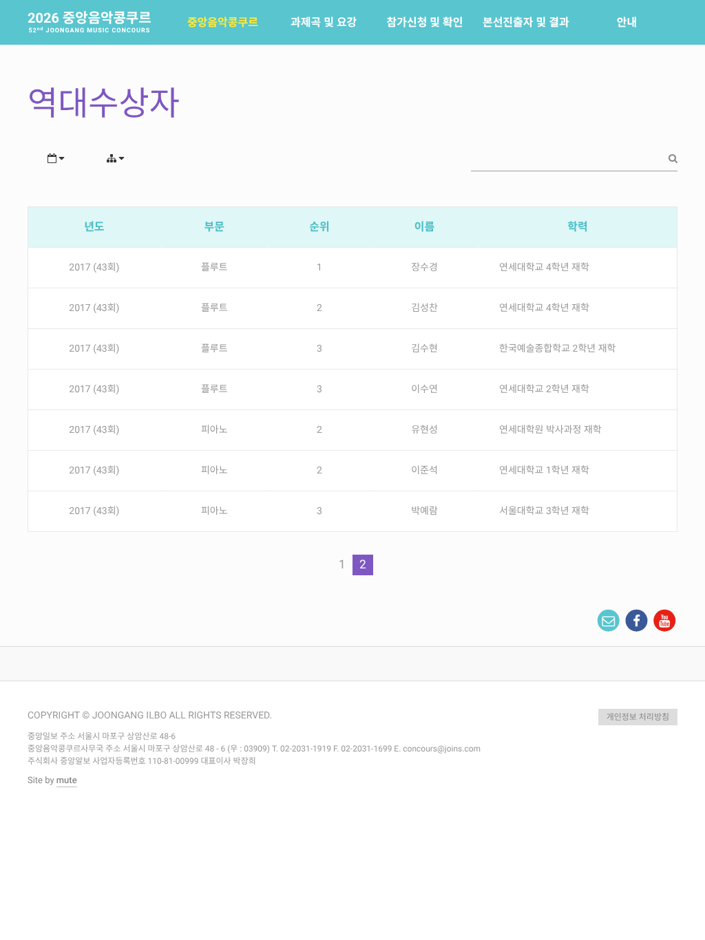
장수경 (424, 267)
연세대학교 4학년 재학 (544, 267)
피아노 (214, 430)
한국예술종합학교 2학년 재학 (557, 348)
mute (66, 781)
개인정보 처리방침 (638, 717)
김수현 (424, 348)
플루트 (214, 267)
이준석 (424, 470)
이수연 (424, 389)
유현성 (424, 430)
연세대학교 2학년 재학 (544, 389)
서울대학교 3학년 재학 (544, 511)
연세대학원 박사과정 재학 (550, 430)
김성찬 (424, 308)
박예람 (424, 511)
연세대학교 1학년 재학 (544, 470)
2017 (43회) (94, 267)
